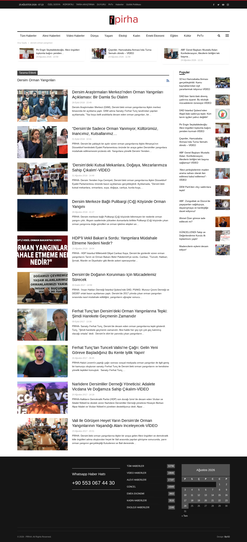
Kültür (187, 35)
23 (226, 500)
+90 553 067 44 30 (93, 483)
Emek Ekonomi (155, 35)
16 (226, 495)
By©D (227, 537)
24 (185, 506)
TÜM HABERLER (135, 466)
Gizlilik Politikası (133, 4)
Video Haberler (75, 35)
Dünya (94, 35)
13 (205, 495)
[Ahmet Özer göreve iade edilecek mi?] (222, 221)
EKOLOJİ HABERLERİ (138, 507)
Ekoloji (123, 35)
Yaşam (109, 35)
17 (185, 500)
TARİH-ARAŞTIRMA (85, 4)
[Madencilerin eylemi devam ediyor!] (222, 250)
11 (192, 495)
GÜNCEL (131, 486)
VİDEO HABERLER (136, 473)
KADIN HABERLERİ (137, 500)
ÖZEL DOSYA (54, 4)
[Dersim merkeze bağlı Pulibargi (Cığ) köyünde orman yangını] (42, 215)
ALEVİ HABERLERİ (136, 480)
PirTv (110, 4)
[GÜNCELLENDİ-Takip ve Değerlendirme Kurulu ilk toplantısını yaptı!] (222, 235)
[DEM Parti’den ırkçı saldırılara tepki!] (222, 190)
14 (212, 495)
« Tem (185, 516)
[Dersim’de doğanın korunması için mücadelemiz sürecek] (42, 288)
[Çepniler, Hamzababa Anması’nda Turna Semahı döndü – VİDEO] (99, 53)
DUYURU (101, 4)
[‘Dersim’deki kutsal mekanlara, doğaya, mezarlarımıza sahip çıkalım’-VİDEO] (42, 178)
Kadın (136, 35)
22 (219, 500)
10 (185, 495)
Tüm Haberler (28, 35)
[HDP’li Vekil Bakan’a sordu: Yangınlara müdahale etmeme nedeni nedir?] (42, 252)
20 (205, 500)
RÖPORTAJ (68, 4)
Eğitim (174, 35)
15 (219, 495)
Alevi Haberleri (51, 35)
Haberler (120, 4)
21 (212, 500)
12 (199, 495)
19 (199, 500)
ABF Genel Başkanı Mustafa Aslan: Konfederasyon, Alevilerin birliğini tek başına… (200, 53)
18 (192, 500)
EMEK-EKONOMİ (135, 493)
